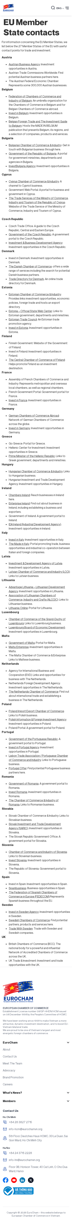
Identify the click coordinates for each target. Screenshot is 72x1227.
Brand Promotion (13, 1077)
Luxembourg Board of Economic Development (37, 627)
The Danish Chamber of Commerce (30, 266)
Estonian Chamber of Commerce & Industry (35, 294)
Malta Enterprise (19, 647)
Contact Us (10, 1056)
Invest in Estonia (18, 327)
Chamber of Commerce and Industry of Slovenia (38, 852)
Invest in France (18, 400)
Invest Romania (18, 792)
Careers (8, 1084)
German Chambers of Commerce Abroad (34, 415)
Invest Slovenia (18, 860)
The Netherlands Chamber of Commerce (33, 691)
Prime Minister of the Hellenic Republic (32, 456)
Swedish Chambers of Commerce (29, 920)
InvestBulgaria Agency (22, 166)
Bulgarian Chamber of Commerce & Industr (34, 145)
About (6, 1049)
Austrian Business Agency (24, 64)
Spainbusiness (17, 888)
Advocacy (9, 1070)
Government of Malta (22, 643)
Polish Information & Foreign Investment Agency (37, 719)
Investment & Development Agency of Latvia (35, 563)
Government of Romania (24, 783)
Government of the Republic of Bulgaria (32, 153)
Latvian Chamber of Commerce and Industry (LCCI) (39, 571)
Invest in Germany (19, 428)
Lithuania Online (18, 608)
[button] (53, 8)
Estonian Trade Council (23, 319)
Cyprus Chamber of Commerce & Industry (34, 181)
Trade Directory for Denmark (26, 279)
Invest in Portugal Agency (24, 747)
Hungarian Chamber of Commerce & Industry (36, 471)
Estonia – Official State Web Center (30, 311)
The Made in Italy (19, 544)
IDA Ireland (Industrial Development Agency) (35, 524)
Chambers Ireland (19, 495)
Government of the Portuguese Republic (33, 739)
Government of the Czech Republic (30, 234)
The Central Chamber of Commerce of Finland (37, 360)
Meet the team (12, 1063)
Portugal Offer (18, 768)
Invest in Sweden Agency (24, 912)
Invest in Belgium (18, 113)
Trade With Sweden (21, 928)
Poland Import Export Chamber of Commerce (36, 711)
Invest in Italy (16, 539)
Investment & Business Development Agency (35, 242)
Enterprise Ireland (19, 503)
